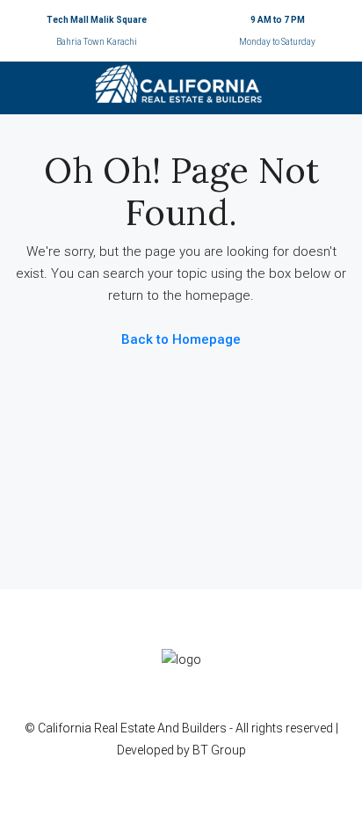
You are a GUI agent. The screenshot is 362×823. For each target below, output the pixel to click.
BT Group (219, 750)
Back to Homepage (181, 339)
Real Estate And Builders (161, 728)
